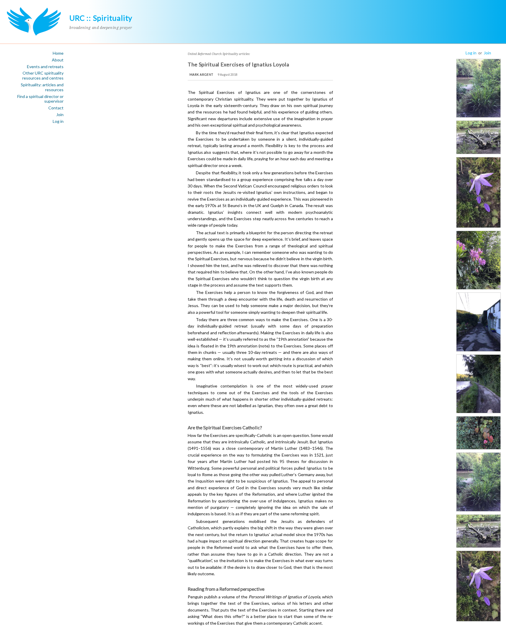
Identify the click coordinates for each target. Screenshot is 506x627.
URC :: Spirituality (100, 17)
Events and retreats (45, 66)
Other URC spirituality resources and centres (43, 75)
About (58, 60)
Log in (58, 121)
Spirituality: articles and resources (42, 87)
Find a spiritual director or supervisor (40, 99)
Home (58, 53)
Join (60, 114)
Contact (56, 108)
